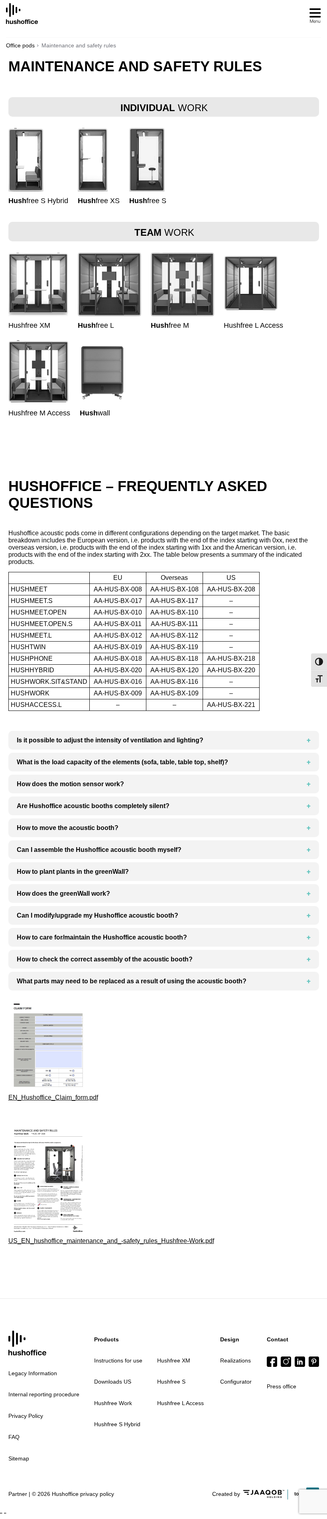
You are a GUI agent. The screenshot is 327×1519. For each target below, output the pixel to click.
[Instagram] (286, 1362)
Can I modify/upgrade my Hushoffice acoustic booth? (97, 915)
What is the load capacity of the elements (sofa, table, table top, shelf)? (122, 762)
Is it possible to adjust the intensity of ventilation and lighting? (110, 740)
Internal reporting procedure (43, 1394)
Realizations (235, 1360)
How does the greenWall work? (63, 893)
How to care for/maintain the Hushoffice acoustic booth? (102, 937)
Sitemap (18, 1458)
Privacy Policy (25, 1416)
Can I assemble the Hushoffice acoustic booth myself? (99, 849)
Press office (281, 1386)
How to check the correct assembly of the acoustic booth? (105, 959)
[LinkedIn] (300, 1362)
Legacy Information (32, 1373)
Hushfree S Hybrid (117, 1424)
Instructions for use (118, 1360)
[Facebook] (272, 1362)
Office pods (20, 45)
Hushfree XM (173, 1360)
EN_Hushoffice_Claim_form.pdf (53, 1097)
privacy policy (97, 1494)
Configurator (236, 1381)
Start (27, 1343)
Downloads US (112, 1381)
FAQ (14, 1437)
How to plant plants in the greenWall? (73, 871)
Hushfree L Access (180, 1403)
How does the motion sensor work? (70, 784)
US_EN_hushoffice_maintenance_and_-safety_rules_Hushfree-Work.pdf (111, 1240)
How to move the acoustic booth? (67, 827)
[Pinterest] (314, 1362)
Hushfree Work (113, 1403)
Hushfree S (171, 1381)
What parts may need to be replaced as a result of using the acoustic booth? (131, 981)
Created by (226, 1494)
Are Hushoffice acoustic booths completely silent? (93, 806)
